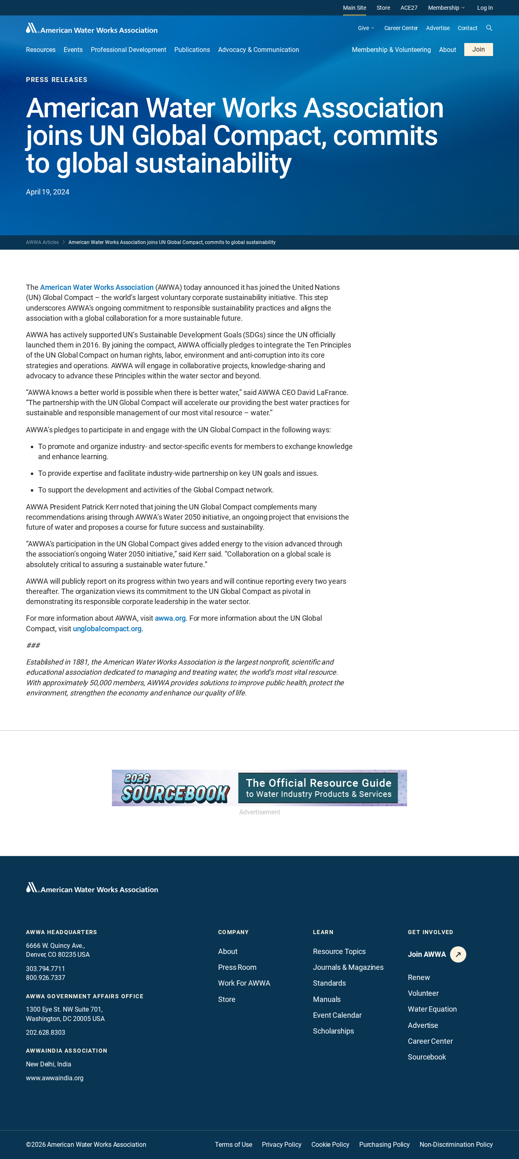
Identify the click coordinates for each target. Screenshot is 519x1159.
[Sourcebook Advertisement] (259, 788)
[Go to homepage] (92, 887)
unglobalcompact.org (107, 628)
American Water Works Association (97, 287)
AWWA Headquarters (62, 932)
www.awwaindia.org (54, 1078)
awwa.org (170, 618)
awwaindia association (66, 1050)
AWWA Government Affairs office (85, 996)
